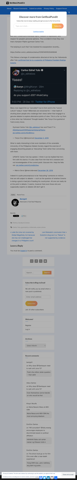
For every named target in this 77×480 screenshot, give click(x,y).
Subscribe (57, 26)
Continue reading (38, 31)
